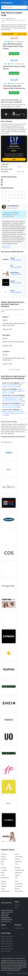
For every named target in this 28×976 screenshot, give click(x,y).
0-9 (9, 201)
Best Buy (17, 868)
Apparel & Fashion (10, 18)
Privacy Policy (11, 973)
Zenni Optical (19, 891)
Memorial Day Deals (7, 941)
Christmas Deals (5, 951)
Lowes (3, 889)
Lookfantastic (19, 884)
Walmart (17, 859)
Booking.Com (5, 877)
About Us (17, 905)
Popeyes (3, 881)
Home (2, 18)
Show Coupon (14, 54)
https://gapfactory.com (14, 148)
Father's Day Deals (6, 939)
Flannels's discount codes (9, 407)
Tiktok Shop (18, 861)
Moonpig (3, 868)
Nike (2, 864)
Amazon (3, 856)
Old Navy (3, 859)
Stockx (17, 881)
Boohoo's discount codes (9, 386)
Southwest (4, 870)
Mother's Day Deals (7, 936)
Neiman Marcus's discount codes (12, 401)
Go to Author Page (8, 216)
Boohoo (17, 889)
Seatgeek (3, 886)
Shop (14, 159)
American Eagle (19, 870)
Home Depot (18, 856)
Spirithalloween (5, 891)
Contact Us (4, 928)
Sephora (17, 875)
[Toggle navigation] (24, 2)
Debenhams (18, 872)
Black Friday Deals (6, 946)
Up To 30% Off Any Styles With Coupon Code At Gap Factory (13, 46)
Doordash (4, 854)
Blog (16, 907)
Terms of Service (22, 973)
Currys (3, 875)
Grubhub (3, 884)
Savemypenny (6, 3)
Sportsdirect (18, 886)
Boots (2, 872)
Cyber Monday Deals (7, 949)
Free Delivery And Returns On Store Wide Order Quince (12, 411)
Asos (16, 877)
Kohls (2, 861)
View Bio (7, 247)
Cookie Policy (19, 928)
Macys (17, 854)
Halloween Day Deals (7, 944)
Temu (16, 864)
